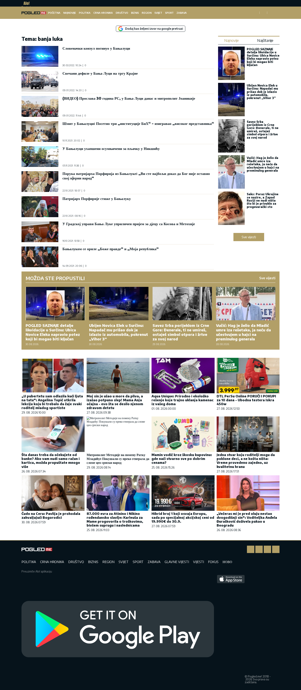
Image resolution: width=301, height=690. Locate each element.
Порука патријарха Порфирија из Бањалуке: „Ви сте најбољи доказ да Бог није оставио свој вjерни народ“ (136, 175)
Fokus (213, 562)
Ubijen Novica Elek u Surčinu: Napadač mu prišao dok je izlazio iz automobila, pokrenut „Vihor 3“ (262, 92)
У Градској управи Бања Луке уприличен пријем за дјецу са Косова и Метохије (128, 223)
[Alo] (25, 3)
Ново (227, 562)
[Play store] (118, 629)
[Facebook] (250, 549)
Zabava (182, 12)
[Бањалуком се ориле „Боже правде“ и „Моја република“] (40, 256)
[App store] (231, 629)
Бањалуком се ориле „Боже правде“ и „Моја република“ (110, 248)
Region (147, 12)
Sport (169, 12)
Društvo (122, 12)
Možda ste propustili (55, 278)
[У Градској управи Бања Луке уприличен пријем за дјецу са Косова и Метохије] (40, 231)
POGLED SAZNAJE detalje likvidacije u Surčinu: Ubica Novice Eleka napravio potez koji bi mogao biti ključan (263, 57)
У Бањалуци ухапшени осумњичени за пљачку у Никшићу (111, 148)
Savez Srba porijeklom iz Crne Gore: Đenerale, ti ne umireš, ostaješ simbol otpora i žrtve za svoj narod (262, 129)
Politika (85, 12)
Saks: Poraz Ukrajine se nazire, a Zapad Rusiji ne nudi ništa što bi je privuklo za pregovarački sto (262, 200)
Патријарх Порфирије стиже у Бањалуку (96, 198)
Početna (54, 12)
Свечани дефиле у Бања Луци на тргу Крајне (100, 73)
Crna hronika (103, 12)
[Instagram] (259, 549)
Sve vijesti (249, 237)
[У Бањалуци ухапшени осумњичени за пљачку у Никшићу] (40, 156)
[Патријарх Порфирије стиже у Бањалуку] (40, 206)
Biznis (135, 12)
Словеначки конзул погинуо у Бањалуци (96, 48)
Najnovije (69, 12)
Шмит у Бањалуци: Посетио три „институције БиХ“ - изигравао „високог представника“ (138, 123)
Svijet (158, 12)
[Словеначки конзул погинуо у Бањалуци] (40, 56)
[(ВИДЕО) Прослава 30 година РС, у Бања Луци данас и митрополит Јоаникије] (40, 106)
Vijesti (198, 562)
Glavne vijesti (177, 562)
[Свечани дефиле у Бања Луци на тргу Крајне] (40, 81)
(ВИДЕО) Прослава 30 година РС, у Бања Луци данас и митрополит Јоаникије (128, 98)
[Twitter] (267, 549)
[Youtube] (276, 549)
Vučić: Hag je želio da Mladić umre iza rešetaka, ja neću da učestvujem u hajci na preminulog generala (263, 164)
